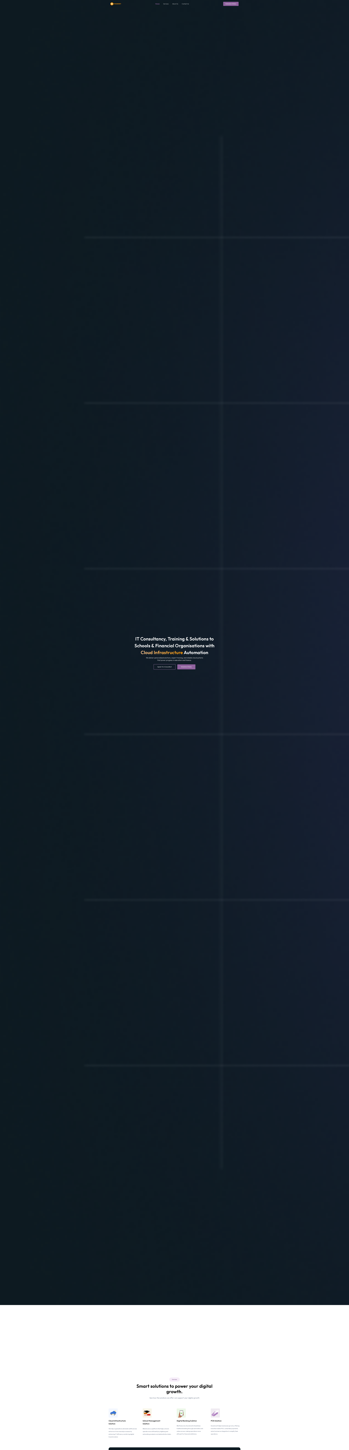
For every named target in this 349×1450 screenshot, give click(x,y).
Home (157, 4)
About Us (175, 4)
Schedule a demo (230, 4)
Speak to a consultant (164, 667)
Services (166, 4)
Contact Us (185, 4)
